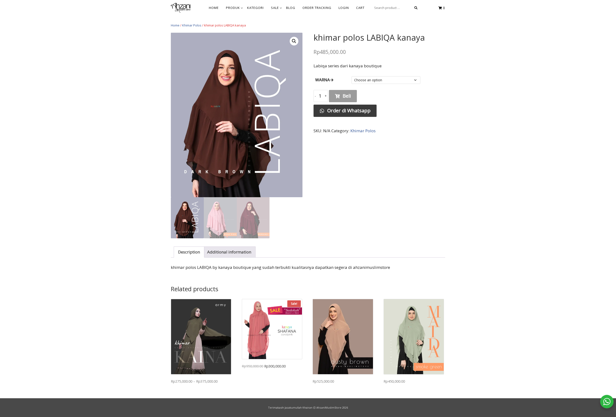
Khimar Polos (191, 25)
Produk (233, 8)
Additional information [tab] (229, 252)
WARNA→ (324, 79)
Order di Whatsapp (348, 110)
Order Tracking (316, 8)
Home (175, 25)
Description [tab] (189, 252)
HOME (214, 8)
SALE (275, 8)
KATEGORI (255, 8)
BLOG (290, 8)
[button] (294, 41)
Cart (360, 8)
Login (344, 8)
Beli (347, 96)
